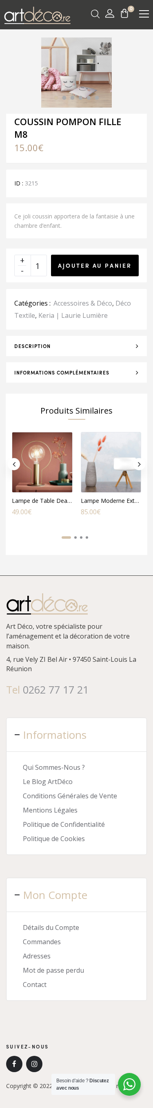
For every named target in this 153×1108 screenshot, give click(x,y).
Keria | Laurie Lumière (73, 315)
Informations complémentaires (61, 372)
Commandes (42, 941)
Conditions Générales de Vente (70, 795)
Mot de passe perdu (53, 970)
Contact (35, 984)
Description (32, 346)
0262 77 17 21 (56, 689)
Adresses (37, 956)
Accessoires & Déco (82, 303)
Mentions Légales (50, 810)
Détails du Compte (51, 927)
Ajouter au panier (95, 265)
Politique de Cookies (54, 838)
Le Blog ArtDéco (48, 781)
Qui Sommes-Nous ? (54, 767)
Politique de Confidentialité (64, 824)
